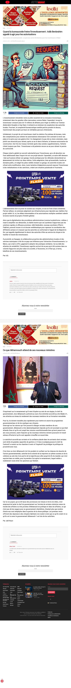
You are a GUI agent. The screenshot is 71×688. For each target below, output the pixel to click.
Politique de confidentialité (54, 613)
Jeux (11, 592)
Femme (4, 606)
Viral (18, 606)
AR (7, 2)
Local (11, 601)
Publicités (50, 612)
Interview (12, 588)
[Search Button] (67, 2)
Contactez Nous (53, 602)
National (19, 588)
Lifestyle (12, 599)
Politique (19, 590)
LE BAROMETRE (13, 594)
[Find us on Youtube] (52, 599)
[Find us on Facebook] (48, 599)
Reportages (20, 592)
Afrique (4, 588)
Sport (18, 598)
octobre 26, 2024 (6, 41)
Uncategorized (20, 602)
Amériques (5, 590)
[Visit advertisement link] (35, 17)
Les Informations (13, 597)
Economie (19, 41)
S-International (20, 594)
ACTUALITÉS (9, 28)
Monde (11, 605)
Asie (4, 592)
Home (4, 28)
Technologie (20, 600)
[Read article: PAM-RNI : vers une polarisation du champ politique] (28, 595)
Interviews (12, 590)
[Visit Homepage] (38, 2)
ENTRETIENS (6, 597)
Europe (4, 602)
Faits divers (5, 604)
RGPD (49, 617)
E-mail (35, 308)
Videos (19, 604)
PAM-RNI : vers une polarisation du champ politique (38, 594)
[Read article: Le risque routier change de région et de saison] (28, 588)
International (13, 586)
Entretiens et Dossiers (6, 600)
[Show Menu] (3, 2)
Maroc (23, 41)
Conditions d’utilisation (53, 615)
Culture (4, 594)
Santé (18, 597)
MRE (18, 586)
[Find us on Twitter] (50, 599)
